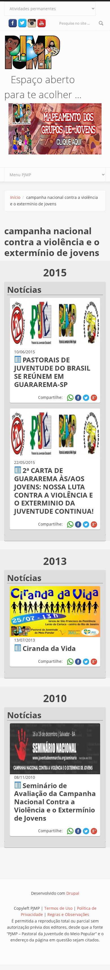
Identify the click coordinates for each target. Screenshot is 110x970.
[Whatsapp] (70, 397)
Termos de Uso (58, 908)
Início (15, 197)
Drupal (72, 893)
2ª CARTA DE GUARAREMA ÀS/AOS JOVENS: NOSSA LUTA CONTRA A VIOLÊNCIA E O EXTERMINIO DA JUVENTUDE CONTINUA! (54, 491)
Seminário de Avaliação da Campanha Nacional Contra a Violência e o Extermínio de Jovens (55, 802)
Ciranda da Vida (49, 648)
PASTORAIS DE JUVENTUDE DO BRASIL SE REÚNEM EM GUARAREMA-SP (52, 372)
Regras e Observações (68, 914)
